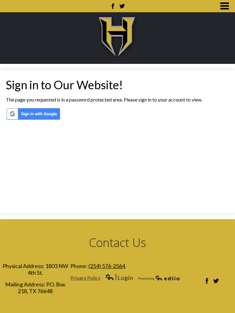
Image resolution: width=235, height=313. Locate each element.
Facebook (113, 6)
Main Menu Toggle (224, 5)
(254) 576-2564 (106, 266)
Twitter (122, 6)
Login (119, 278)
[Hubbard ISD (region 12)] (117, 38)
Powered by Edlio (159, 278)
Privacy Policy (85, 278)
